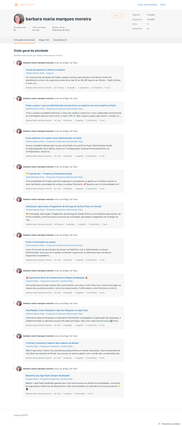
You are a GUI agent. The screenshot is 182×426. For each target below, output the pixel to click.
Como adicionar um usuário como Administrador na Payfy (54, 138)
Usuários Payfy (32, 281)
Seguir (116, 16)
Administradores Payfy (35, 73)
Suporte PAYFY (21, 415)
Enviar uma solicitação (147, 4)
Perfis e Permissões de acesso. (41, 242)
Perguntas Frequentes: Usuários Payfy (57, 281)
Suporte (50, 73)
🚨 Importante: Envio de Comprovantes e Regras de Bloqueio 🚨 (57, 277)
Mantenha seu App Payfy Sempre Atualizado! (48, 375)
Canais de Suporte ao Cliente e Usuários (45, 70)
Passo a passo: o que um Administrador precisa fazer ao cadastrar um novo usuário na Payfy (71, 105)
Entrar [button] (163, 4)
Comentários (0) (60, 40)
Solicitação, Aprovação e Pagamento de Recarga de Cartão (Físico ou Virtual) (63, 206)
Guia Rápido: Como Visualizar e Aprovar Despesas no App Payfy (57, 310)
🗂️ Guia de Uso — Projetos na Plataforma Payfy (49, 173)
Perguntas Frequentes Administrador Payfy (65, 109)
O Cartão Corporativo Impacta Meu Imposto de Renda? (52, 343)
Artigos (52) (44, 40)
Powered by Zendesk (170, 424)
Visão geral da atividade (24, 40)
